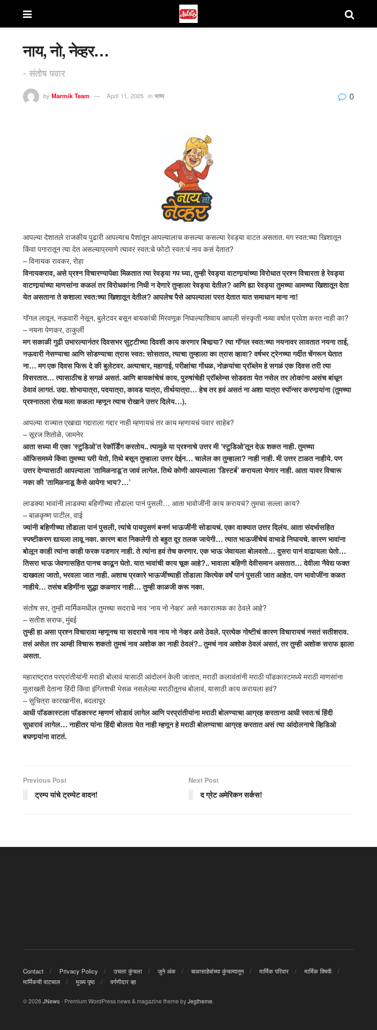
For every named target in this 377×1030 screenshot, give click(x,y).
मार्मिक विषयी (317, 971)
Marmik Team (70, 95)
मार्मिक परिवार (274, 971)
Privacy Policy (78, 971)
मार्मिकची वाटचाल (41, 981)
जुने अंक (167, 971)
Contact (33, 971)
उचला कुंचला (128, 971)
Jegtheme (200, 1001)
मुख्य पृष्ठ (85, 981)
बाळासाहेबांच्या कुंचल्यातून (217, 971)
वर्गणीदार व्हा (123, 981)
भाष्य (159, 95)
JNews (51, 1001)
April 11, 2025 (125, 95)
